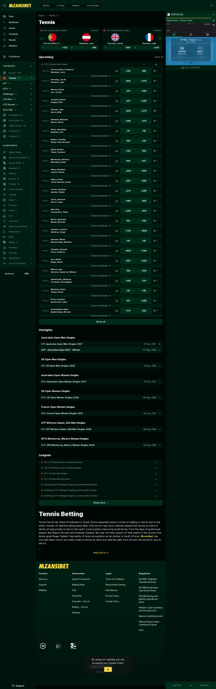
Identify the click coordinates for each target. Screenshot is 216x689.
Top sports (9, 66)
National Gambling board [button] (151, 616)
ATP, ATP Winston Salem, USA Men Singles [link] (62, 468)
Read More (99, 552)
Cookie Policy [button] (112, 601)
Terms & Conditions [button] (115, 579)
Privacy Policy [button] (112, 596)
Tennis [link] (52, 15)
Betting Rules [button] (78, 584)
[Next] (160, 38)
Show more (99, 502)
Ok (108, 669)
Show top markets (99, 76)
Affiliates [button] (43, 590)
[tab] (174, 34)
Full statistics (192, 67)
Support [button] (43, 584)
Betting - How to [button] (80, 607)
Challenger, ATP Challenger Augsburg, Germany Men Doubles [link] (70, 484)
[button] (75, 5)
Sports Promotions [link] (81, 579)
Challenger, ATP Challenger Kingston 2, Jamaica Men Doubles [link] (70, 496)
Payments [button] (77, 596)
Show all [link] (159, 57)
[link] (20, 5)
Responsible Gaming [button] (115, 584)
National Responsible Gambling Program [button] (149, 623)
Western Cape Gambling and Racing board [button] (150, 609)
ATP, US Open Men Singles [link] (55, 64)
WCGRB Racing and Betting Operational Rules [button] (148, 599)
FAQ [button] (74, 590)
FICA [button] (141, 630)
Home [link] (42, 15)
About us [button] (43, 579)
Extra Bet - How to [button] (81, 601)
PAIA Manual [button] (111, 590)
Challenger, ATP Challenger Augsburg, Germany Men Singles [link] (70, 490)
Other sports (10, 145)
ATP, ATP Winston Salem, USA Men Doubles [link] (63, 462)
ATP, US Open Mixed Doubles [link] (57, 479)
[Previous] (41, 38)
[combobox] (18, 274)
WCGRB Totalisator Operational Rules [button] (148, 580)
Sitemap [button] (76, 612)
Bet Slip (177, 685)
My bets (205, 685)
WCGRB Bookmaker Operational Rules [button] (148, 589)
